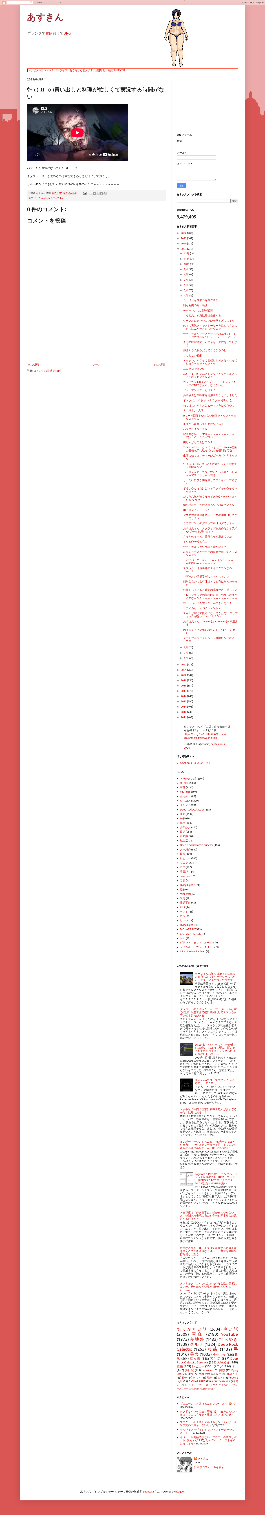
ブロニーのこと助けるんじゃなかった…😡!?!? (207, 1403)
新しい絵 (105, 70)
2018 (184, 685)
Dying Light (186, 924)
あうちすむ (76, 70)
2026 (184, 233)
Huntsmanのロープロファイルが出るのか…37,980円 (216, 1082)
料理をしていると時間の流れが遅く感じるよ (210, 589)
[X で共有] (98, 193)
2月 (186, 652)
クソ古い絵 (91, 70)
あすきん (45, 17)
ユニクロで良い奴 (194, 368)
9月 (186, 269)
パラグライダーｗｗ (195, 428)
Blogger (179, 1491)
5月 (186, 290)
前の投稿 (159, 364)
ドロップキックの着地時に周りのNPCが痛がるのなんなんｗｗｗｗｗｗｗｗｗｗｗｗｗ (210, 596)
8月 (186, 274)
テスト (184, 911)
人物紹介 (185, 849)
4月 (186, 295)
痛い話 (184, 782)
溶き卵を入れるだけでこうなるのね (204, 350)
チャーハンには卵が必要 (198, 310)
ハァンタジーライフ (55, 70)
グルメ (184, 805)
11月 (187, 258)
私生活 (184, 840)
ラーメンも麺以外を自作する (200, 300)
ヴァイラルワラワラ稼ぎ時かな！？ (204, 546)
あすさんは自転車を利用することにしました (210, 395)
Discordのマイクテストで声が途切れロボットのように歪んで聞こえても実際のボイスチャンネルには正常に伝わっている (215, 1049)
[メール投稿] (84, 193)
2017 (184, 690)
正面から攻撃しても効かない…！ (203, 423)
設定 (182, 898)
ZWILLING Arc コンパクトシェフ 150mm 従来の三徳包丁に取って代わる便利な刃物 (210, 449)
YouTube (58, 198)
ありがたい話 (188, 778)
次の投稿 (33, 364)
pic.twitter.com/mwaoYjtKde (200, 737)
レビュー (185, 858)
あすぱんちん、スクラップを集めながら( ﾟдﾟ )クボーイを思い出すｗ (210, 530)
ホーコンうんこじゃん (196, 509)
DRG (67, 33)
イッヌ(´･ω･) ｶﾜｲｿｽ (195, 541)
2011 (184, 717)
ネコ (182, 867)
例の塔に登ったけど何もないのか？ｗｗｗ (209, 504)
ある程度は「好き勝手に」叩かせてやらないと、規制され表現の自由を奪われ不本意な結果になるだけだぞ (208, 1215)
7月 (186, 279)
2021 (184, 669)
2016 (184, 696)
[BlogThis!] (94, 193)
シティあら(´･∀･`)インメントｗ (202, 608)
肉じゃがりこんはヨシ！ (198, 442)
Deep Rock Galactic (191, 809)
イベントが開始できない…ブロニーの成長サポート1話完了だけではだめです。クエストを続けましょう (208, 1440)
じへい (184, 920)
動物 (182, 907)
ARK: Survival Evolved (192, 951)
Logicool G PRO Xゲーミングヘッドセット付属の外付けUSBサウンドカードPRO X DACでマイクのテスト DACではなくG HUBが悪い (216, 1178)
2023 (184, 248)
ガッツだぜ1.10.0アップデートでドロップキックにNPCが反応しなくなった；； (209, 383)
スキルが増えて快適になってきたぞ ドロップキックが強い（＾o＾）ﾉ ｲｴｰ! (210, 615)
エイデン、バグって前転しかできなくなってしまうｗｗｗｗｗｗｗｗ (210, 362)
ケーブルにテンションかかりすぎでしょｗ (209, 320)
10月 (187, 263)
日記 (182, 831)
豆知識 (184, 836)
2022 (184, 664)
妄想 (182, 880)
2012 (184, 711)
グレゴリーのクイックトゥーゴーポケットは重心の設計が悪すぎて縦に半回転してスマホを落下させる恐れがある (208, 1012)
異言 (182, 822)
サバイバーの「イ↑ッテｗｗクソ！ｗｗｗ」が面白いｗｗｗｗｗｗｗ (209, 562)
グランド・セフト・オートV (197, 942)
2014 (184, 706)
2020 (184, 675)
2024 (184, 243)
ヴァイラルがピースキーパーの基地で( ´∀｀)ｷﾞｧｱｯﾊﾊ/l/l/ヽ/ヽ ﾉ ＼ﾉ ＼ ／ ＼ (209, 335)
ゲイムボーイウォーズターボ (197, 947)
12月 (187, 253)
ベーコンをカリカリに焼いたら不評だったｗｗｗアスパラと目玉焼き (210, 473)
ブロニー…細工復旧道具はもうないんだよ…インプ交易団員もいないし (208, 1424)
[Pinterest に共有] (105, 193)
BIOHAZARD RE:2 (190, 933)
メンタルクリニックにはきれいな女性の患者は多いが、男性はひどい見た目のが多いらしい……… (208, 1286)
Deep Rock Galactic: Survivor (196, 845)
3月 (186, 647)
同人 (182, 938)
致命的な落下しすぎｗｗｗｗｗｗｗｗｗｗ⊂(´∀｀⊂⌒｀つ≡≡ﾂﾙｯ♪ (209, 436)
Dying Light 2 (45, 198)
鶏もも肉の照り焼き (195, 305)
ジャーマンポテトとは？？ (199, 390)
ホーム (96, 364)
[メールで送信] (91, 193)
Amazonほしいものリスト (195, 762)
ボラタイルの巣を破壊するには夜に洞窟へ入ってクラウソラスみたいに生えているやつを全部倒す (215, 977)
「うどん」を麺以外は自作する (202, 315)
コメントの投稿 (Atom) (47, 370)
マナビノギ (34, 70)
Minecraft (185, 893)
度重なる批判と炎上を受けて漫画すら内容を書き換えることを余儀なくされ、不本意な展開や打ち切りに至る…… (208, 1251)
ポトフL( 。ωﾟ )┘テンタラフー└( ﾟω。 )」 (208, 400)
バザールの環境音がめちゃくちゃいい (206, 576)
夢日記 (184, 871)
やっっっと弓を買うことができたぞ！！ (207, 603)
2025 (184, 238)
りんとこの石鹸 (192, 355)
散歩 (182, 915)
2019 (184, 680)
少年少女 (185, 827)
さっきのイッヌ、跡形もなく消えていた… (209, 536)
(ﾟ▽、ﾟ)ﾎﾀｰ (119, 70)
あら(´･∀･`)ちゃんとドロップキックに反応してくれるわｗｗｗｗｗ (210, 375)
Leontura (148, 1491)
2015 (184, 701)
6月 (186, 285)
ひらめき (185, 800)
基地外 (184, 796)
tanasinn (185, 876)
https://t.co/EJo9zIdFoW (198, 734)
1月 (186, 657)
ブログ (184, 862)
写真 (182, 787)
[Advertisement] (96, 332)
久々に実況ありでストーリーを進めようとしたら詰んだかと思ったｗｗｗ (210, 327)
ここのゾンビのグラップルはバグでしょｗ (209, 523)
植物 (182, 853)
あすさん (203, 1458)
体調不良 (185, 902)
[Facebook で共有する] (101, 193)
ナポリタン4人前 (193, 410)
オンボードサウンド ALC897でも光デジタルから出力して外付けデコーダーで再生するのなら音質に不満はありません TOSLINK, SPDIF (208, 1144)
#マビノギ (220, 734)
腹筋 (49, 33)
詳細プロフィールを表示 (209, 1467)
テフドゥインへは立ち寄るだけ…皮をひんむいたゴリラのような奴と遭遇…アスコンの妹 (208, 1413)
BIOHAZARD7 (188, 929)
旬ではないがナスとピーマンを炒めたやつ (209, 405)
